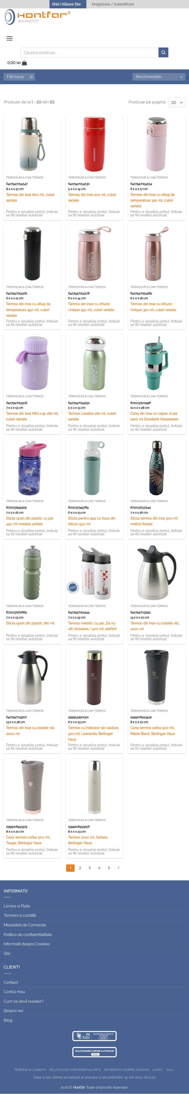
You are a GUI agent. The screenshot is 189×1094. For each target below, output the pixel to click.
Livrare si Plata (17, 906)
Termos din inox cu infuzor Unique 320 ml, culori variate (153, 307)
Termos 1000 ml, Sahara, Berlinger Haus (88, 840)
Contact (11, 982)
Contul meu (14, 991)
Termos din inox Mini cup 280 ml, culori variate (32, 416)
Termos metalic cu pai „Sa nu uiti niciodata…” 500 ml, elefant (92, 626)
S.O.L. (171, 1070)
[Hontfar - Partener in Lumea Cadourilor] (38, 17)
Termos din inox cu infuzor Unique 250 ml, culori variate (91, 307)
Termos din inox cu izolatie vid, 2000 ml (30, 730)
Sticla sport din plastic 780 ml (30, 623)
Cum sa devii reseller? (24, 1001)
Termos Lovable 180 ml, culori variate (92, 416)
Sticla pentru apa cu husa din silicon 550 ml (91, 521)
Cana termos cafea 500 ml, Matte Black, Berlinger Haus (152, 730)
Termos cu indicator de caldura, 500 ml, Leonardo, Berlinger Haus (93, 733)
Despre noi (13, 1010)
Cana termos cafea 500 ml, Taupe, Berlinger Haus (28, 840)
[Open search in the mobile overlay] (94, 52)
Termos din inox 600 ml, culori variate (30, 197)
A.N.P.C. (158, 1070)
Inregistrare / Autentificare (113, 4)
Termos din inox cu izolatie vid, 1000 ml (154, 626)
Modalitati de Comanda (25, 925)
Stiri (7, 953)
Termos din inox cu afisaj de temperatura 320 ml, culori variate (152, 200)
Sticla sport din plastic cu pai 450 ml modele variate (29, 521)
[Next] (118, 868)
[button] (10, 39)
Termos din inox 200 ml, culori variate (92, 197)
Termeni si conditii (20, 915)
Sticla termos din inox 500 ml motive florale (154, 521)
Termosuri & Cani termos (25, 177)
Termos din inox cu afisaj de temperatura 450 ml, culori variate (28, 309)
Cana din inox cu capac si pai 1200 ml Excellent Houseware (154, 416)
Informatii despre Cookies (27, 944)
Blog (8, 1020)
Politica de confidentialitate (28, 934)
